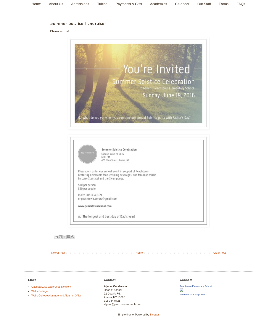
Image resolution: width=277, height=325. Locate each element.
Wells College (39, 291)
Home (36, 4)
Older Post (219, 252)
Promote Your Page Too (192, 294)
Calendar (182, 4)
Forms (224, 4)
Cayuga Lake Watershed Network (51, 286)
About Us (56, 4)
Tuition (102, 4)
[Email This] (56, 237)
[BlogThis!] (60, 237)
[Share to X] (64, 237)
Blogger (154, 314)
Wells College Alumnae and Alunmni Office (56, 295)
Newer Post (58, 252)
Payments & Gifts (129, 4)
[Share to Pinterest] (73, 237)
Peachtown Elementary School (196, 286)
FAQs (241, 4)
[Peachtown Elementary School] (181, 290)
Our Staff (204, 4)
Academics (158, 4)
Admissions (80, 4)
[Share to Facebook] (68, 237)
